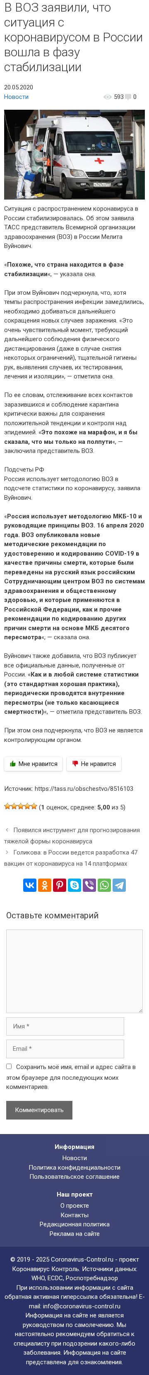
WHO (38, 1278)
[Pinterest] (59, 885)
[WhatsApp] (104, 885)
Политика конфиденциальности (74, 1167)
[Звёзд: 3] (20, 806)
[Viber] (89, 885)
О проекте (74, 1205)
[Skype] (74, 885)
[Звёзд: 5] (34, 806)
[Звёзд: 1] (7, 806)
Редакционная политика (75, 1224)
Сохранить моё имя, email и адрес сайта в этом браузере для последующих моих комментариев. (71, 1077)
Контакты (74, 1215)
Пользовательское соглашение (74, 1176)
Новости (16, 97)
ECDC (55, 1278)
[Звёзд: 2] (14, 806)
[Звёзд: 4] (27, 806)
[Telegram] (119, 885)
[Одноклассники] (44, 885)
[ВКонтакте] (29, 885)
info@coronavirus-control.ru (81, 1306)
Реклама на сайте (75, 1234)
